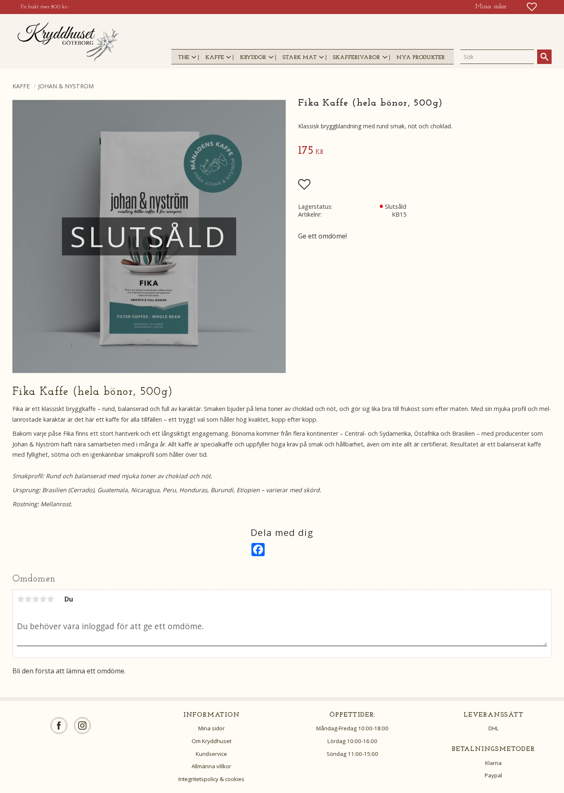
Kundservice (211, 754)
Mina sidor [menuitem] (491, 6)
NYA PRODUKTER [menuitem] (420, 57)
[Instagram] (82, 726)
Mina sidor (211, 728)
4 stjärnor (43, 599)
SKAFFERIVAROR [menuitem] (356, 57)
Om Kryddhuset (211, 741)
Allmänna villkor (211, 766)
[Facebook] (59, 726)
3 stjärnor (35, 599)
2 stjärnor (28, 599)
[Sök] (544, 57)
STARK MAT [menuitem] (299, 57)
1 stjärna (20, 599)
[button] (532, 6)
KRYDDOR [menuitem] (253, 57)
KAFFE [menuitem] (214, 57)
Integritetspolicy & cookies (211, 779)
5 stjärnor (50, 599)
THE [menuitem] (183, 57)
